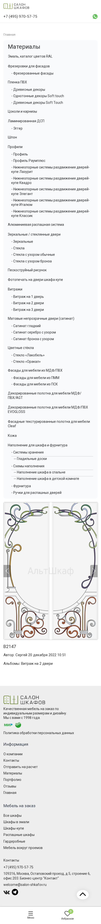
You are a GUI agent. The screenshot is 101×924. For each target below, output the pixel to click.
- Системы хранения (27, 452)
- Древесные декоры (28, 89)
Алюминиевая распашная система (36, 225)
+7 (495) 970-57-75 (18, 867)
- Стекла (18, 248)
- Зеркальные (22, 241)
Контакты (11, 760)
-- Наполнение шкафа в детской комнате (46, 479)
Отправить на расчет (20, 767)
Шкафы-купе (13, 828)
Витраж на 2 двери (37, 663)
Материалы (24, 46)
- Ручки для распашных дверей (36, 493)
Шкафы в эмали (16, 822)
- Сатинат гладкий (26, 326)
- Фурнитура (21, 486)
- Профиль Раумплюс (28, 161)
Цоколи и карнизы (22, 111)
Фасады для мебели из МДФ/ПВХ (35, 370)
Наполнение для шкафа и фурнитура (37, 445)
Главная (9, 793)
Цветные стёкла (21, 348)
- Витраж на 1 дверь (27, 297)
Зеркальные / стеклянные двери (34, 234)
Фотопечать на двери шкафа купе (35, 280)
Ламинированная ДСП (26, 121)
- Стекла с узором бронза (31, 261)
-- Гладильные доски (30, 459)
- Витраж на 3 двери (27, 310)
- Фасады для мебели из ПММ (35, 378)
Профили (15, 147)
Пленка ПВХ (17, 82)
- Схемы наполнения (27, 466)
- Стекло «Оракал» (26, 362)
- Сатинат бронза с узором (32, 339)
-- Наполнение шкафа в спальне (39, 472)
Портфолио (12, 780)
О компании (13, 754)
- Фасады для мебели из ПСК (34, 384)
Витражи (15, 289)
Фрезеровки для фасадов (29, 66)
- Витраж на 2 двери (27, 303)
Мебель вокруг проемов (23, 848)
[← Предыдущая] (7, 571)
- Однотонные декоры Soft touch (37, 96)
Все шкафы (12, 816)
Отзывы (9, 786)
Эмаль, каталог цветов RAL (30, 56)
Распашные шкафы (19, 835)
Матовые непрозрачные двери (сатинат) (41, 318)
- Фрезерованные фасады (32, 73)
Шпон (12, 137)
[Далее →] (50, 571)
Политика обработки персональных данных (38, 733)
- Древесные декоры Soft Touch (37, 103)
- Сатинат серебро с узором (33, 332)
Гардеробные (14, 841)
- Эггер (17, 128)
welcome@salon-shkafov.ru (25, 885)
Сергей (21, 655)
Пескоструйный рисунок (27, 270)
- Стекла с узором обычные (33, 255)
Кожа (12, 436)
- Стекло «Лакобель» (28, 355)
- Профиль (19, 154)
